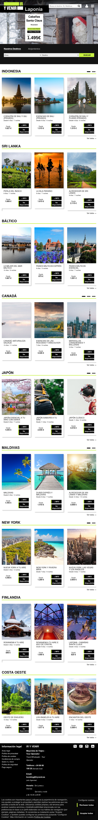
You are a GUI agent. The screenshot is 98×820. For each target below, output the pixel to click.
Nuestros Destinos (12, 48)
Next (96, 409)
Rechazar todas (86, 805)
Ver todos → (91, 138)
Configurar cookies (86, 800)
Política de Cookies (42, 817)
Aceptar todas (86, 813)
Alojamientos (34, 48)
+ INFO (23, 125)
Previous (2, 409)
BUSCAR (87, 55)
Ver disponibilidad (24, 131)
